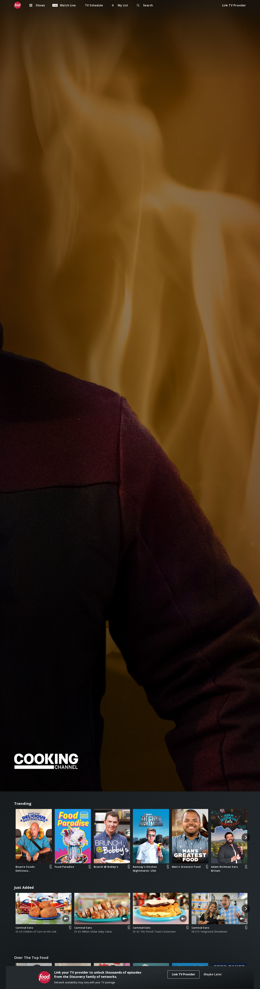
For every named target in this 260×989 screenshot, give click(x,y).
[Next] (246, 837)
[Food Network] (19, 5)
